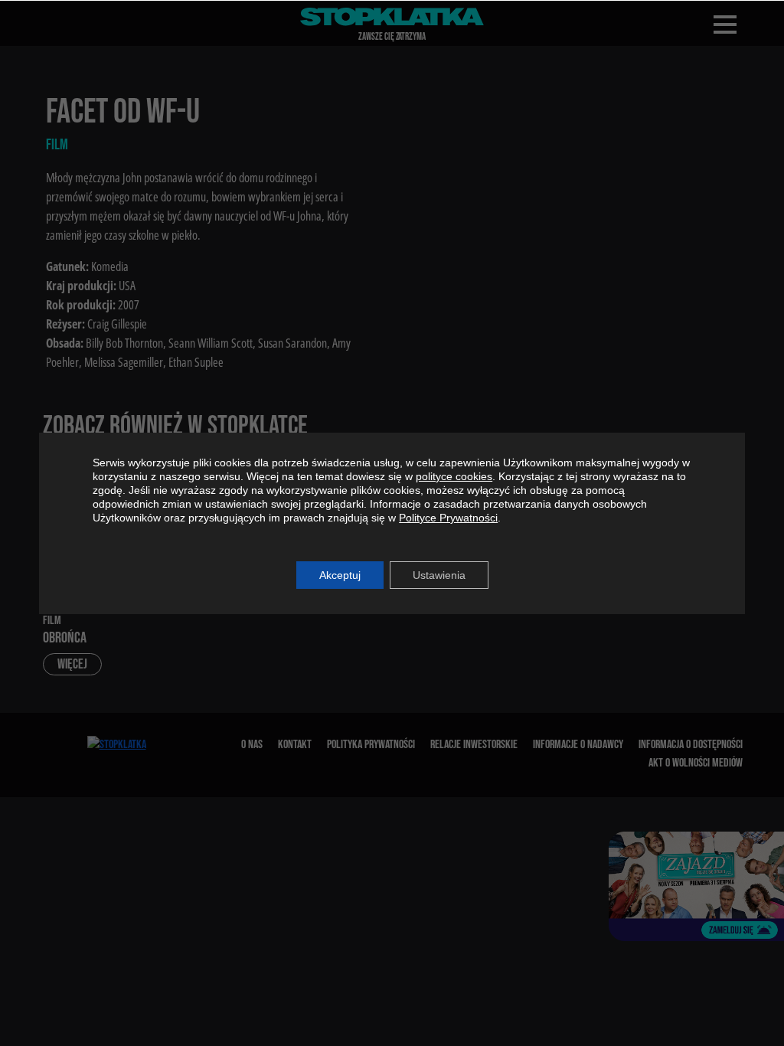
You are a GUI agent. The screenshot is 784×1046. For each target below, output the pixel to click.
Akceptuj (340, 575)
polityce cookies (454, 476)
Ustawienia (439, 575)
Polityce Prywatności (448, 518)
